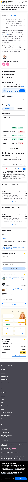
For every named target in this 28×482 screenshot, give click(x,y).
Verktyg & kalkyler (5, 382)
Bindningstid (6, 113)
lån (13, 461)
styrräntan (5, 34)
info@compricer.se (9, 449)
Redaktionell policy (5, 415)
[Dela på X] (4, 64)
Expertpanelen (4, 376)
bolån (22, 86)
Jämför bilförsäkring (19, 356)
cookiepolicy (4, 473)
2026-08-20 (23, 279)
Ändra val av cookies (6, 418)
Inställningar (7, 478)
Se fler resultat (14, 148)
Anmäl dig (14, 304)
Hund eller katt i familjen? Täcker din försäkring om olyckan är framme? (14, 289)
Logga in (22, 90)
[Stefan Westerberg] (4, 56)
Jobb (2, 402)
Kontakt (3, 396)
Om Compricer (4, 392)
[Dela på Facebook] (7, 64)
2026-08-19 (23, 285)
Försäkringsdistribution (6, 412)
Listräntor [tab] (19, 108)
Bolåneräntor (17, 15)
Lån (11, 15)
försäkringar (4, 461)
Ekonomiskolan (4, 379)
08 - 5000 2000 (12, 448)
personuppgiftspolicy (14, 473)
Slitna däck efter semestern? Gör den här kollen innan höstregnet (15, 283)
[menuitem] (7, 2)
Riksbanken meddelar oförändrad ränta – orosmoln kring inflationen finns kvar (15, 278)
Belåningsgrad (6, 96)
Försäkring (8, 285)
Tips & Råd (4, 5)
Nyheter (3, 373)
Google (15, 469)
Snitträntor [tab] (8, 108)
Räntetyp (5, 105)
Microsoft (3, 470)
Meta (11, 469)
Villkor (2, 409)
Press (2, 399)
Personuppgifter (5, 405)
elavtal (9, 461)
